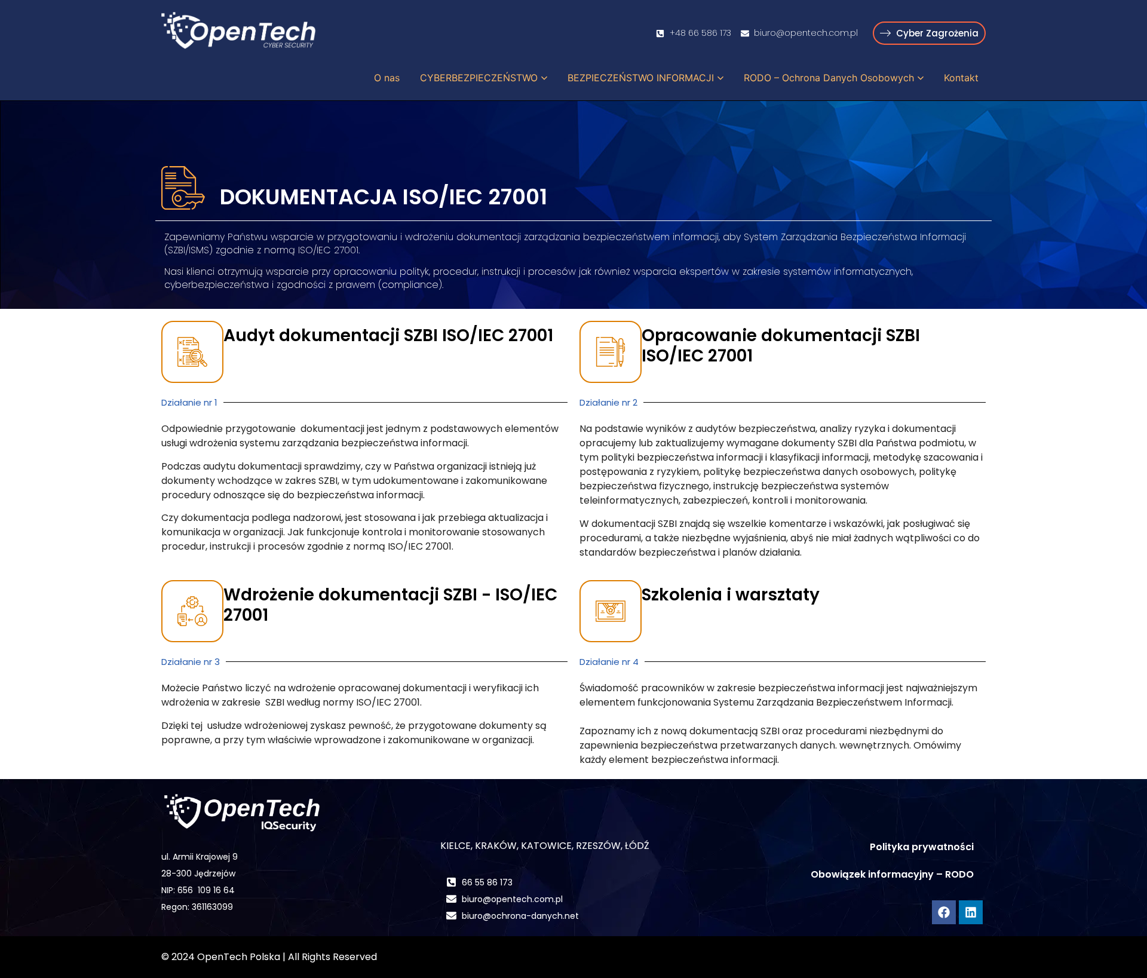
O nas (387, 78)
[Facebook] (944, 912)
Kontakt (961, 78)
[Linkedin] (971, 912)
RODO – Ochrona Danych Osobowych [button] (829, 78)
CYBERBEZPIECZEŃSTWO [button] (479, 78)
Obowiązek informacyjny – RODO (892, 874)
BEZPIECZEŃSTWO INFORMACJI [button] (641, 78)
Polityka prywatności (922, 847)
